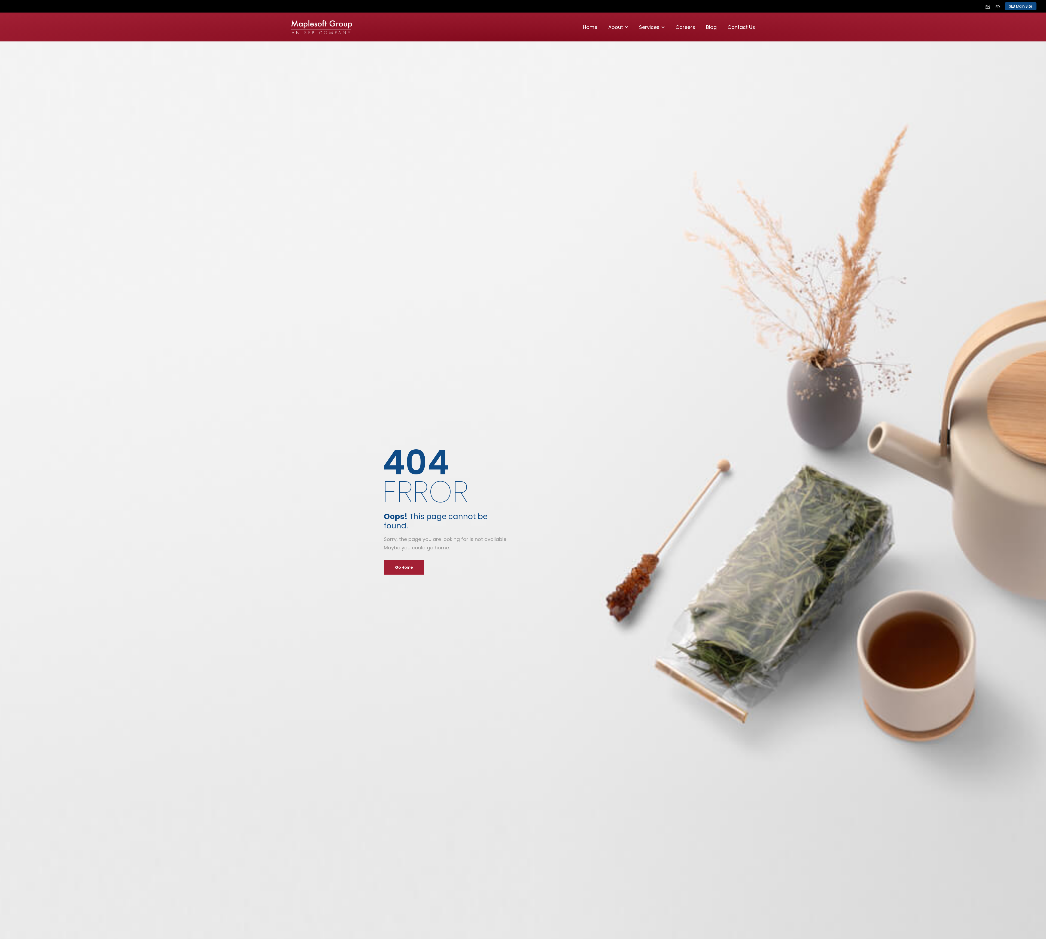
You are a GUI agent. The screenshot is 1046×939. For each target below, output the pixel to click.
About (615, 27)
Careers (685, 27)
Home (590, 27)
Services (649, 27)
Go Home (404, 567)
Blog (711, 27)
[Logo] (321, 27)
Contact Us (741, 27)
